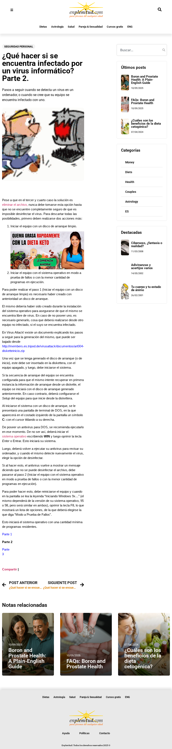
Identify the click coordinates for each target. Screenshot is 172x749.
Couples (130, 191)
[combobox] (142, 50)
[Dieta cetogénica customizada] (47, 268)
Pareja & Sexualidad (91, 26)
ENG (130, 26)
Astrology (131, 201)
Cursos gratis (115, 26)
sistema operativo (14, 436)
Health (129, 182)
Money (129, 162)
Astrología (57, 26)
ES (127, 211)
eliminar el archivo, (15, 204)
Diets (128, 172)
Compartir (9, 569)
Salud (71, 26)
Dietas (43, 26)
